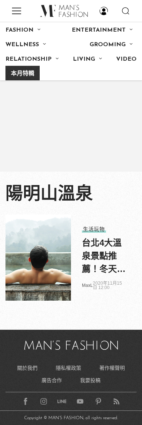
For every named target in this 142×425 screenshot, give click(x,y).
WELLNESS (22, 45)
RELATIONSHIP (28, 59)
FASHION (19, 30)
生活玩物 (94, 229)
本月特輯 (22, 74)
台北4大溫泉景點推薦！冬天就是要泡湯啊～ (104, 257)
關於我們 (27, 368)
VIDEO (126, 59)
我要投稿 (90, 380)
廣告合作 (52, 380)
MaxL (87, 285)
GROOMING (108, 45)
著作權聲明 (112, 368)
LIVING (84, 59)
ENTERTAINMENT (99, 30)
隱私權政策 (68, 368)
